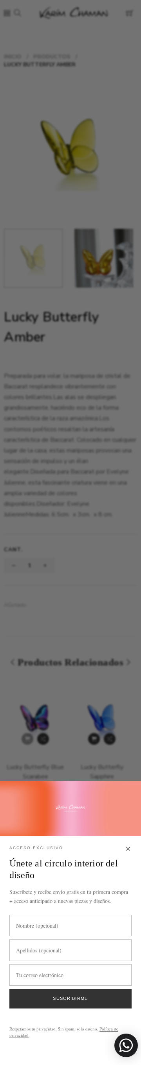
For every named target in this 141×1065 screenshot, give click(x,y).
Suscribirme (70, 998)
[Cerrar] (128, 849)
